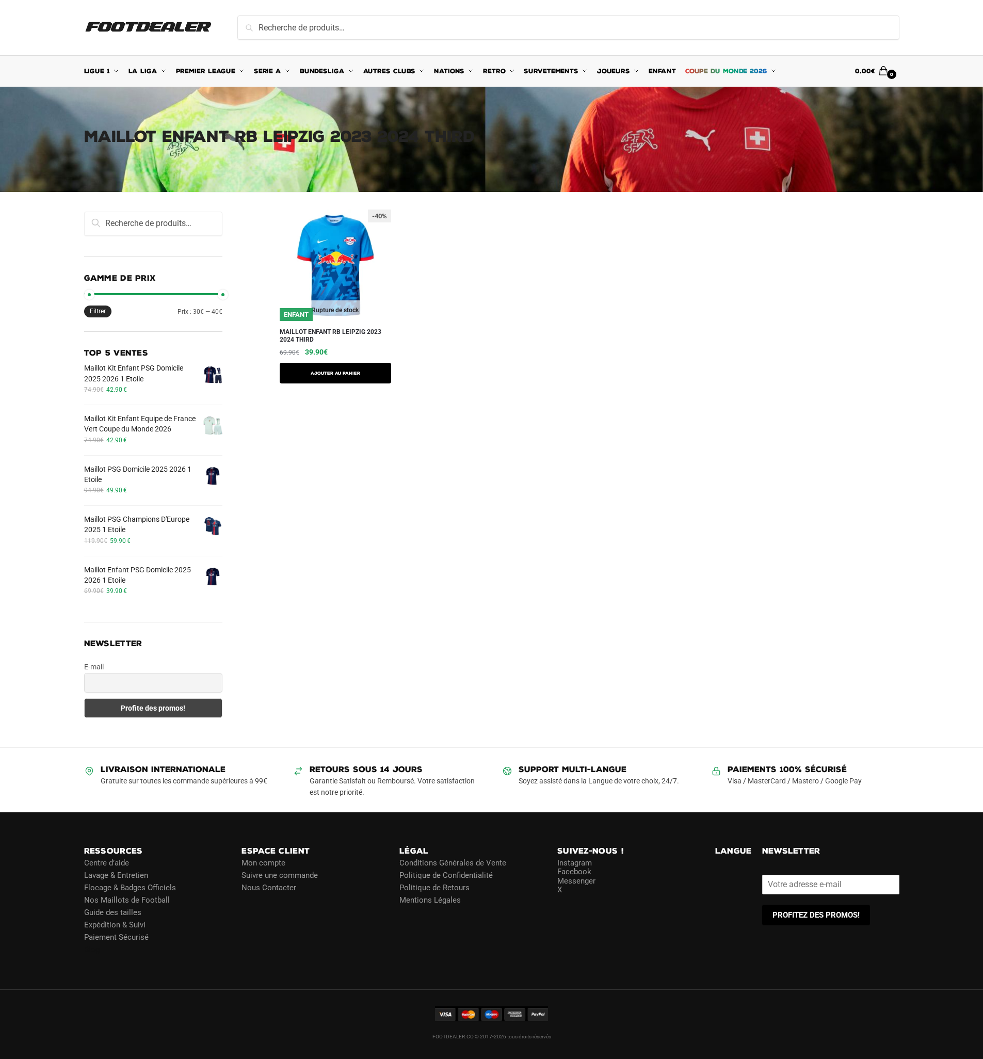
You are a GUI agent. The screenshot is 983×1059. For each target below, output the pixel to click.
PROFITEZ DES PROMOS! (816, 915)
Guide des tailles (112, 912)
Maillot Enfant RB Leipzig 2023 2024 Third (330, 336)
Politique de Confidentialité (446, 875)
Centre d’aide (106, 863)
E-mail (94, 667)
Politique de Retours (434, 887)
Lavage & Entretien (116, 875)
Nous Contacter (268, 887)
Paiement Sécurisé (116, 937)
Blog (92, 949)
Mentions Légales (430, 900)
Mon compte (263, 863)
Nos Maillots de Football (127, 900)
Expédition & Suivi (115, 924)
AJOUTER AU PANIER (335, 373)
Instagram (574, 863)
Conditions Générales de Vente (452, 863)
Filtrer (98, 311)
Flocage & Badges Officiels (130, 887)
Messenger (576, 881)
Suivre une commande (279, 875)
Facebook (574, 871)
